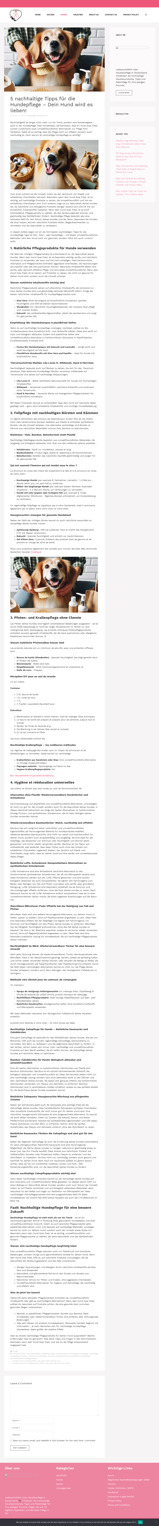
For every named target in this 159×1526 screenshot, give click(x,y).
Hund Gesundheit (33, 1354)
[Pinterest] (79, 3)
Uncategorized (63, 1488)
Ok (140, 1522)
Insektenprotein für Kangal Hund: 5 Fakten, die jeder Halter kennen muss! (41, 1363)
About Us (94, 14)
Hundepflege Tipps (48, 1354)
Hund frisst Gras (19, 1354)
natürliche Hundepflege (37, 1356)
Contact (112, 1484)
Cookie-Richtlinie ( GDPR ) (121, 1488)
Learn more (124, 93)
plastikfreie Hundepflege (80, 1356)
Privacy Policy (131, 14)
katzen (50, 14)
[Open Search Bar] (146, 14)
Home (38, 14)
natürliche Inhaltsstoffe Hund (59, 1356)
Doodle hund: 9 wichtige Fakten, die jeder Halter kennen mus (36, 1361)
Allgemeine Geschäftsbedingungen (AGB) (128, 1479)
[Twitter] (84, 3)
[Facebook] (67, 3)
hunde (63, 14)
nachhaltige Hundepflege (78, 1354)
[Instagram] (73, 3)
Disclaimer (113, 1492)
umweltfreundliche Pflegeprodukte (24, 1358)
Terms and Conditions (119, 1505)
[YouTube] (90, 3)
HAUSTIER (78, 14)
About (111, 1475)
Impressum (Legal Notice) (121, 1496)
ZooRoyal (36, 552)
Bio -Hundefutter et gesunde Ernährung (32, 775)
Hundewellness (62, 1354)
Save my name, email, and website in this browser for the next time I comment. (54, 1440)
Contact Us (111, 14)
